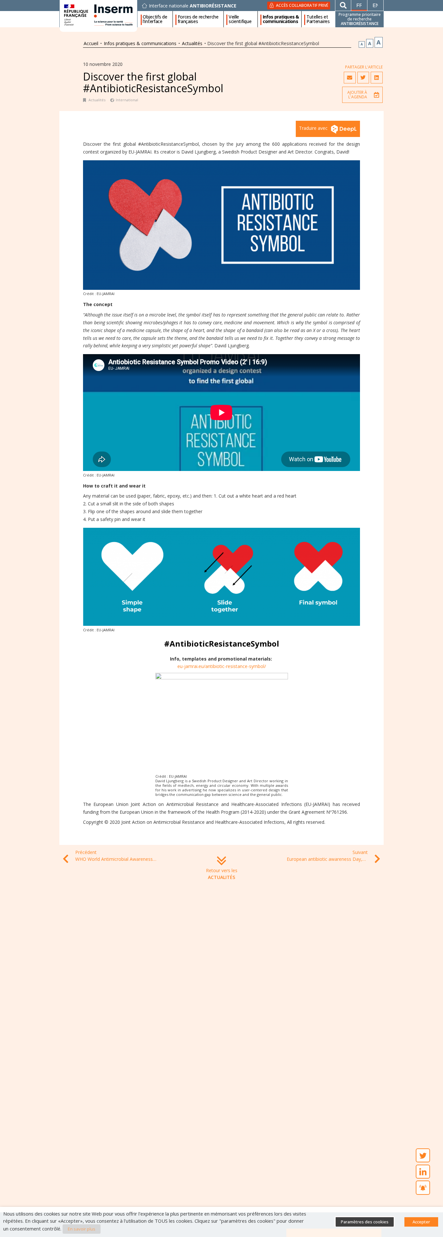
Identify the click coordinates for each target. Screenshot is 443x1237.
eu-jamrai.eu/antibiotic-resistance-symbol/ (221, 666)
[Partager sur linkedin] (376, 77)
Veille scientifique (240, 19)
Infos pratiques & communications (281, 19)
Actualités (192, 43)
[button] (362, 95)
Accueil (91, 43)
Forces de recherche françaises (198, 19)
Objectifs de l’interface (155, 19)
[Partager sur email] (349, 77)
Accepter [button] (421, 1222)
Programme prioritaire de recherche (360, 19)
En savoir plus (81, 1229)
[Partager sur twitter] (363, 77)
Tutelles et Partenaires (318, 19)
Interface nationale (192, 5)
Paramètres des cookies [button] (365, 1222)
